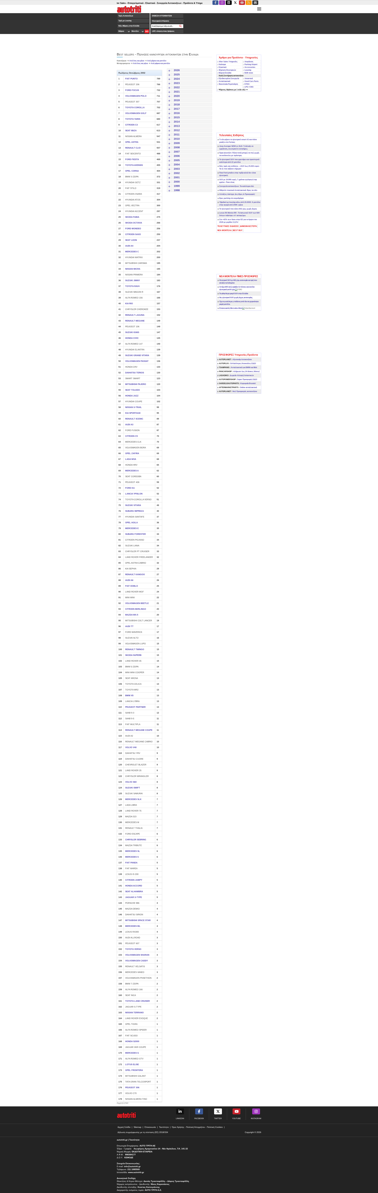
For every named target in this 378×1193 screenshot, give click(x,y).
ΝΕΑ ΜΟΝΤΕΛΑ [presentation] (224, 230)
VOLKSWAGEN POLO (135, 96)
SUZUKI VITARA (133, 505)
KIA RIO (129, 303)
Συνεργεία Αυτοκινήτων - (146, 3)
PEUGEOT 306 (132, 1087)
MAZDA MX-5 (131, 615)
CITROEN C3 (131, 125)
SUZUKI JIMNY (132, 280)
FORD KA (130, 488)
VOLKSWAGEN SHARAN (137, 955)
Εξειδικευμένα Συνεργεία (229, 78)
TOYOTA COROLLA (135, 107)
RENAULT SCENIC (134, 419)
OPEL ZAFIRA (132, 453)
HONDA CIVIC (132, 338)
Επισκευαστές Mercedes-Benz (230, 308)
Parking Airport (251, 64)
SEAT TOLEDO (132, 390)
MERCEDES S (132, 857)
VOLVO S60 (131, 782)
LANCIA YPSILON (133, 494)
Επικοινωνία (150, 1127)
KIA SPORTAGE (133, 413)
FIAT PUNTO (131, 78)
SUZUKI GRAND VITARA (137, 355)
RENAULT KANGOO (135, 574)
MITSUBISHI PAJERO (135, 384)
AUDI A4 (129, 246)
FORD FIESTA (132, 159)
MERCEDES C (132, 251)
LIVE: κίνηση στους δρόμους (163, 31)
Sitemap (137, 1127)
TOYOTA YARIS (132, 119)
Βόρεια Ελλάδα (225, 73)
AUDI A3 (129, 424)
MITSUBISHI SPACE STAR (138, 920)
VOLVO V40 (131, 747)
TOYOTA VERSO (133, 949)
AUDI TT (129, 626)
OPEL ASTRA (131, 142)
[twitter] (235, 2)
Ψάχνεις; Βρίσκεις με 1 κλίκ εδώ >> (233, 90)
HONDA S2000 (132, 1041)
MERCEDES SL (132, 851)
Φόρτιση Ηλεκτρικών (227, 70)
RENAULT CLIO (133, 148)
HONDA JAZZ (132, 396)
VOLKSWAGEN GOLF (135, 113)
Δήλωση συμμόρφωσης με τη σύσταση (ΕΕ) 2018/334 (143, 1132)
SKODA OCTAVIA (133, 223)
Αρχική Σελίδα (124, 1127)
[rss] (249, 2)
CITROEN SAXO (133, 234)
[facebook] (215, 2)
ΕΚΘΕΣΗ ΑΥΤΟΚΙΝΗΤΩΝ (162, 16)
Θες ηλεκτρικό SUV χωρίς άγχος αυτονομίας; (236, 298)
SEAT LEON (131, 240)
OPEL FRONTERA (134, 1070)
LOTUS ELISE (132, 1064)
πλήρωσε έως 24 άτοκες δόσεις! (239, 371)
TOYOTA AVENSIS (134, 165)
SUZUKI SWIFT (132, 788)
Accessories (250, 67)
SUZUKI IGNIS (132, 332)
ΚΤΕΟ (247, 84)
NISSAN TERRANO (134, 1012)
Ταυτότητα (164, 1127)
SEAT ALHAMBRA (134, 891)
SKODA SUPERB (133, 655)
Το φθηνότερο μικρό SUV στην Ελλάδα (233, 294)
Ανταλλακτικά (224, 81)
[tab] (228, 226)
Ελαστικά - (127, 3)
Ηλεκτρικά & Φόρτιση (160, 21)
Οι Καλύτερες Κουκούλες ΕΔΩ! (237, 363)
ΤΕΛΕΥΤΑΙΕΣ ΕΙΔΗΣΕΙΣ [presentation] (228, 226)
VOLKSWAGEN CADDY (136, 960)
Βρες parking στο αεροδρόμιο (231, 198)
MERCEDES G (132, 1053)
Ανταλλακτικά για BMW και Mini (238, 367)
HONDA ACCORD (133, 886)
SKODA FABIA (132, 217)
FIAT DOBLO (131, 586)
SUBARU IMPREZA (134, 511)
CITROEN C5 (131, 436)
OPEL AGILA (131, 522)
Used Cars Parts (252, 81)
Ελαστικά (222, 67)
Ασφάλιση (249, 62)
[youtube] (242, 2)
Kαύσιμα (222, 64)
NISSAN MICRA (132, 269)
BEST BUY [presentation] (237, 230)
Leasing (248, 70)
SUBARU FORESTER (135, 534)
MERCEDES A (132, 470)
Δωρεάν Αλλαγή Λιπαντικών (236, 375)
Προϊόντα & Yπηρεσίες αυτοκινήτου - (179, 3)
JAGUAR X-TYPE (133, 897)
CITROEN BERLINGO (135, 609)
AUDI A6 (129, 580)
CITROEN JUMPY (133, 880)
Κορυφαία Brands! (237, 383)
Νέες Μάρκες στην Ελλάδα (128, 26)
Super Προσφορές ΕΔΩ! (238, 379)
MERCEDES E (132, 528)
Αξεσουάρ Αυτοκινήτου (235, 359)
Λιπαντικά (249, 78)
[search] (180, 26)
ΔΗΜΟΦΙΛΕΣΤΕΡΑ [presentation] (248, 226)
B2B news (249, 73)
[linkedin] (229, 2)
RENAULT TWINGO (134, 649)
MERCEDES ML (132, 926)
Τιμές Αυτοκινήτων (125, 16)
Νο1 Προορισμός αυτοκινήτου (238, 391)
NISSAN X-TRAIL (133, 407)
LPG (246, 87)
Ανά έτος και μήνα (137, 61)
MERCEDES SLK (133, 799)
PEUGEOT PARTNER (135, 707)
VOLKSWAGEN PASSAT (137, 361)
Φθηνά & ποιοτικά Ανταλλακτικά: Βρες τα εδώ (238, 190)
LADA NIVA (130, 459)
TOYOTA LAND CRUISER (137, 1001)
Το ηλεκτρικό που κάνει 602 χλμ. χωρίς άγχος (238, 209)
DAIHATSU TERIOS (134, 372)
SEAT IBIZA (131, 130)
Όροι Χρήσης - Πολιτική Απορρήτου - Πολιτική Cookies (197, 1127)
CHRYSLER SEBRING (135, 839)
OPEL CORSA (132, 171)
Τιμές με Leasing (124, 21)
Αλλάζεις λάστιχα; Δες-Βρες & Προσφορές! (237, 194)
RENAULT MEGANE (135, 321)
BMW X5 (129, 695)
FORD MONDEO (133, 228)
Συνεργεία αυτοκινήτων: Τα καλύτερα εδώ (236, 186)
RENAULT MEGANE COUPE (138, 730)
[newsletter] (255, 2)
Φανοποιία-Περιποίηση (228, 84)
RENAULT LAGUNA (134, 315)
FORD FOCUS (132, 90)
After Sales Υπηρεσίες (228, 62)
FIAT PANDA (131, 862)
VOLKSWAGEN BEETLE (137, 603)
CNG (251, 87)
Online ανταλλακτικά (238, 387)
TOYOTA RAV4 (132, 286)
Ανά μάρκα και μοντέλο (156, 61)
